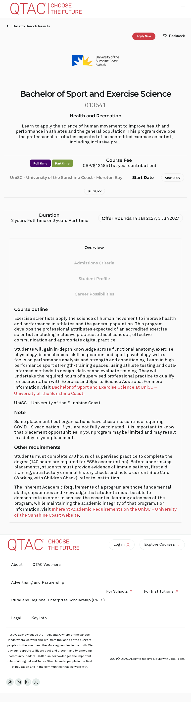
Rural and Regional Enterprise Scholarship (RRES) (58, 600)
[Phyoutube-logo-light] (36, 682)
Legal (16, 618)
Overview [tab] (94, 247)
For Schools (117, 591)
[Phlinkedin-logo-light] (27, 682)
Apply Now (144, 36)
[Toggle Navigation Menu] (183, 8)
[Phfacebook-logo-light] (10, 682)
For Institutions (159, 591)
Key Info (39, 618)
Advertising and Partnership (37, 582)
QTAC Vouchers (47, 565)
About (17, 565)
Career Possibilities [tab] (94, 294)
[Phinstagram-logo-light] (18, 682)
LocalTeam (176, 659)
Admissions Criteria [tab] (94, 263)
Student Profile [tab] (94, 278)
